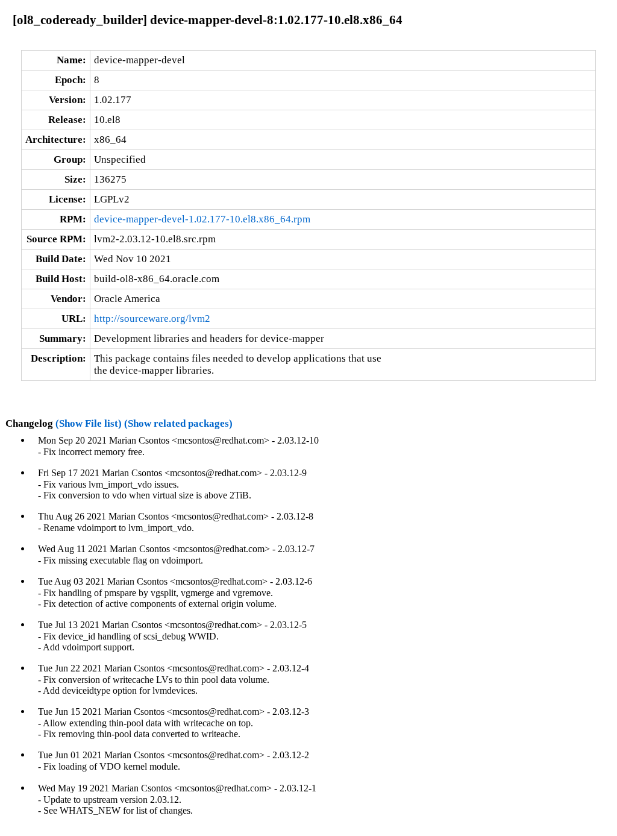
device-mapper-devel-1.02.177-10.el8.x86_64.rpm (202, 219)
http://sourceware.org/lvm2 (152, 318)
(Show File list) (88, 423)
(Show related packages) (178, 423)
